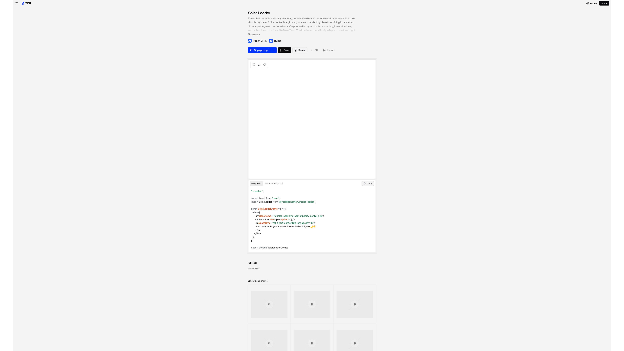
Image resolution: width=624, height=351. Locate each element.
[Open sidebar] (17, 3)
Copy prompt (261, 50)
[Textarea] (269, 304)
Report (331, 50)
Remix (302, 50)
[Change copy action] (274, 50)
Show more (254, 34)
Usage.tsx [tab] (256, 183)
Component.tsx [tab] (273, 183)
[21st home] (26, 3)
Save (286, 50)
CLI (316, 50)
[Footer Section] (312, 304)
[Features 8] (355, 304)
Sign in (604, 3)
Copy (369, 183)
